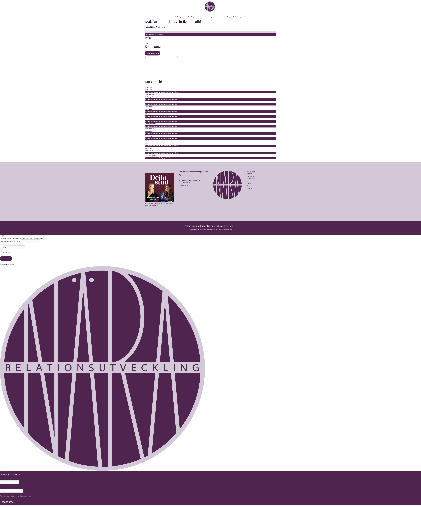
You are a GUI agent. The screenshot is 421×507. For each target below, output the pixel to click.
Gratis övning (237, 17)
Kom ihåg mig (5, 252)
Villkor (248, 186)
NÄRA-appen (179, 17)
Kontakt (249, 183)
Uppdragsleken (219, 17)
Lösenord (3, 247)
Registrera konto (5, 476)
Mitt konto (249, 188)
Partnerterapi (208, 17)
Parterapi (199, 17)
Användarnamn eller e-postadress (10, 241)
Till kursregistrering (152, 53)
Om (245, 17)
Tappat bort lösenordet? (7, 265)
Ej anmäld (148, 32)
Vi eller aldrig (190, 17)
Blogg (228, 17)
